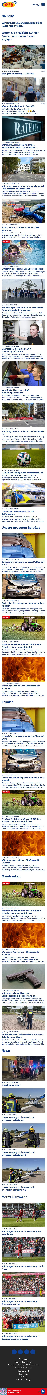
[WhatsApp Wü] (32, 1351)
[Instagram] (20, 1351)
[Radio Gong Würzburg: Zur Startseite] (9, 4)
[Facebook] (14, 1351)
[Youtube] (26, 1351)
